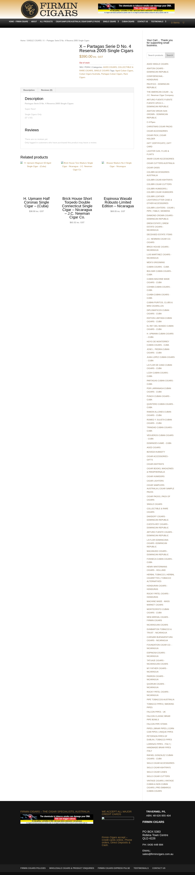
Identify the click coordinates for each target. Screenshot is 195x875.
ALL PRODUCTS (46, 21)
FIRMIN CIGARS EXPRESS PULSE (114, 868)
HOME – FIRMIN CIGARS (18, 21)
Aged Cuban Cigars (124, 70)
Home (22, 41)
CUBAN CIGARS (128, 21)
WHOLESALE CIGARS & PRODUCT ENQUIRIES (71, 868)
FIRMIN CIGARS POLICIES (33, 868)
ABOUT (34, 21)
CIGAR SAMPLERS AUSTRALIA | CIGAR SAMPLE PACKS (78, 21)
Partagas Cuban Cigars (111, 74)
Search (170, 55)
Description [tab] (29, 90)
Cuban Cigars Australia (89, 74)
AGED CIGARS (110, 67)
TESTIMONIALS (157, 21)
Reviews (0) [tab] (46, 90)
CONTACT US (142, 21)
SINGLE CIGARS (109, 21)
